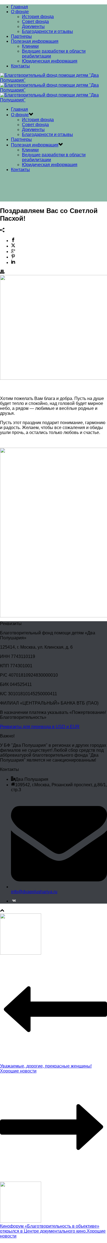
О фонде (20, 11)
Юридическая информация (49, 61)
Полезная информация (34, 41)
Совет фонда (35, 21)
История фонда (38, 16)
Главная (19, 6)
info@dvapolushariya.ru (34, 891)
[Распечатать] (2, 272)
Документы (33, 26)
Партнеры (21, 36)
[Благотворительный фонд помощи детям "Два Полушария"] (53, 90)
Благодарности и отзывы (47, 31)
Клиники (30, 46)
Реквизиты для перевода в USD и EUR (40, 726)
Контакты (20, 66)
